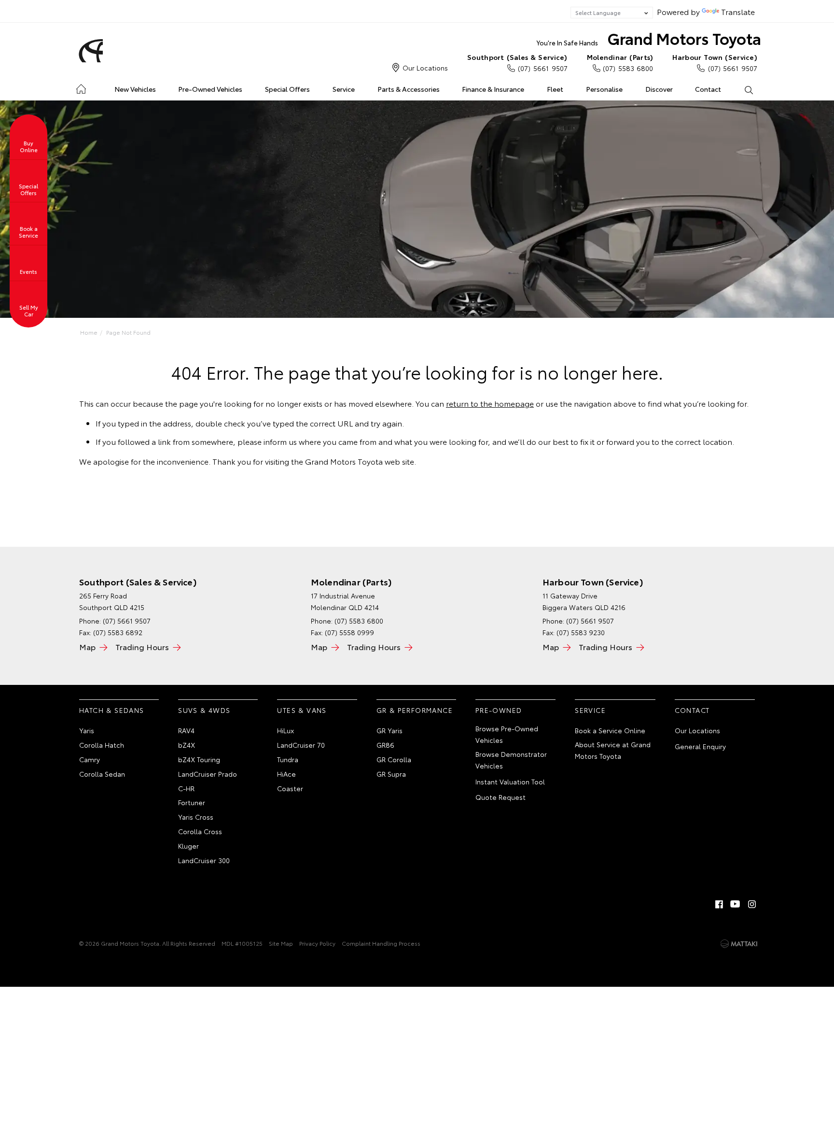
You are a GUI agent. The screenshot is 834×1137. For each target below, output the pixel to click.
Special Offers (287, 89)
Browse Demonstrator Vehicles (511, 759)
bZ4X (186, 745)
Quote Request (500, 797)
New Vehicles (135, 89)
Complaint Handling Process (381, 943)
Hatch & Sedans (111, 710)
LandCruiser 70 (301, 745)
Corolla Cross (200, 831)
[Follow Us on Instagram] (752, 904)
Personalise (604, 89)
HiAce (286, 774)
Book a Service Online (610, 730)
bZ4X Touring (199, 759)
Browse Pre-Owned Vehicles (506, 734)
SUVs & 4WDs (204, 710)
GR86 (385, 745)
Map (87, 646)
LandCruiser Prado (207, 774)
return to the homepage (490, 403)
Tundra (287, 759)
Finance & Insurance (493, 89)
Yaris (86, 730)
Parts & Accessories (408, 89)
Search (748, 89)
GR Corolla (393, 759)
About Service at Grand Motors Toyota (613, 750)
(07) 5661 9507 (517, 62)
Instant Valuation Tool (510, 781)
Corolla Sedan (102, 774)
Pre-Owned (498, 710)
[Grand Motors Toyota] (89, 50)
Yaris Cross (195, 817)
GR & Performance (414, 710)
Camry (89, 759)
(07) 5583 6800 (620, 62)
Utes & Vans (301, 710)
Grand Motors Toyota (649, 38)
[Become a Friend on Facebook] (719, 904)
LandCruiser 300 (204, 860)
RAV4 (186, 730)
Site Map (281, 943)
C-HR (186, 788)
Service (344, 89)
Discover (659, 89)
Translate (738, 11)
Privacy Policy (317, 943)
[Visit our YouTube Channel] (735, 904)
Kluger (188, 846)
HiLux (285, 730)
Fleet (555, 89)
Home (81, 87)
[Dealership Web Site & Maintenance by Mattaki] (739, 943)
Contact (708, 89)
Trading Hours (142, 646)
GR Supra (391, 774)
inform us (280, 441)
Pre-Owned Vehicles (210, 89)
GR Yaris (389, 730)
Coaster (290, 788)
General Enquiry (700, 746)
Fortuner (191, 802)
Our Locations (425, 67)
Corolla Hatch (101, 745)
